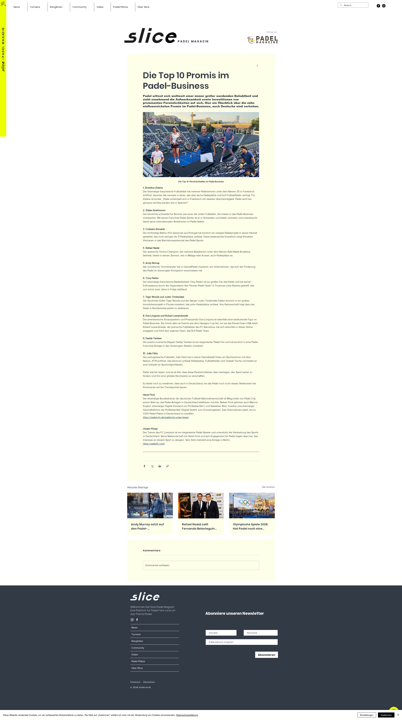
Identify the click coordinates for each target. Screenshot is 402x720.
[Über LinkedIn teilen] (159, 466)
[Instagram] (384, 6)
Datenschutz (149, 681)
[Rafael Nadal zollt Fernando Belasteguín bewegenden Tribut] (201, 505)
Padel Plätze (138, 661)
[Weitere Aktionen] (257, 65)
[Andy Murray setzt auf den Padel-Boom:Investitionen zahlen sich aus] (150, 505)
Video (134, 654)
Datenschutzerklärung (187, 715)
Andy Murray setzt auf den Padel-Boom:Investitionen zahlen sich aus (147, 526)
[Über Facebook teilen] (144, 466)
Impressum (135, 681)
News (134, 627)
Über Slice (137, 668)
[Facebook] (378, 6)
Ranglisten (137, 641)
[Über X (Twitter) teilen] (152, 466)
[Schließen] (398, 714)
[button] (19, 7)
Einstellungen (366, 715)
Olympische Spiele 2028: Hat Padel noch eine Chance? (250, 526)
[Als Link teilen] (167, 466)
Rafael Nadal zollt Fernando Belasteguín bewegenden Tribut (198, 526)
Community (137, 647)
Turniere (136, 634)
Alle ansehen (268, 487)
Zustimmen (386, 715)
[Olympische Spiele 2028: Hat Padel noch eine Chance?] (252, 505)
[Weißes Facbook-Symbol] (137, 619)
